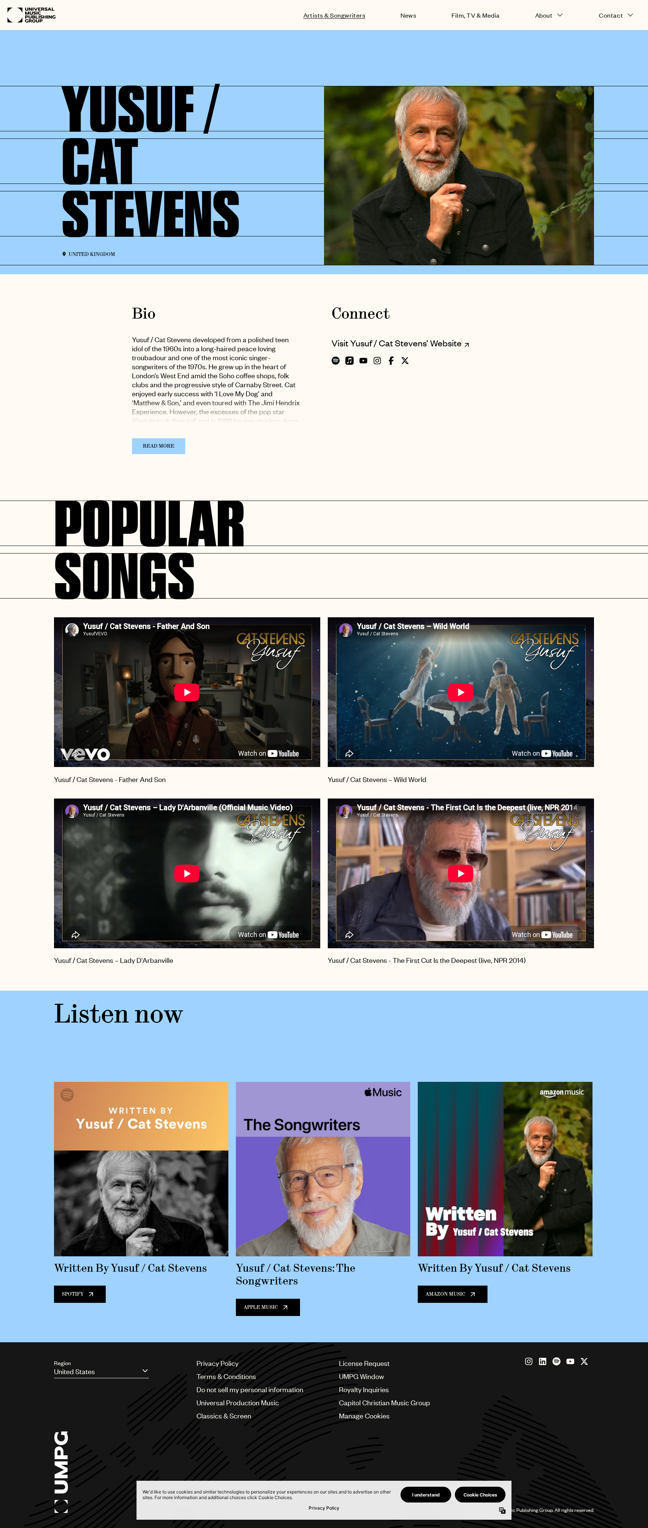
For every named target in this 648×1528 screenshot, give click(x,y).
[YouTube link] (570, 1361)
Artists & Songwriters (334, 15)
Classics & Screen (223, 1415)
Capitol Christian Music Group (384, 1402)
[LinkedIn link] (542, 1361)
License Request (364, 1363)
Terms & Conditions (226, 1376)
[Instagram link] (529, 1361)
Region (62, 1363)
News (408, 15)
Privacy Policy (217, 1363)
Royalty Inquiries (364, 1389)
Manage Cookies (364, 1415)
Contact (611, 15)
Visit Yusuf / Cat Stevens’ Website (397, 343)
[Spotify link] (556, 1361)
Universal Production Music (237, 1402)
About (544, 15)
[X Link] (584, 1361)
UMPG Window (361, 1376)
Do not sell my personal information (249, 1389)
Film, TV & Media (476, 15)
